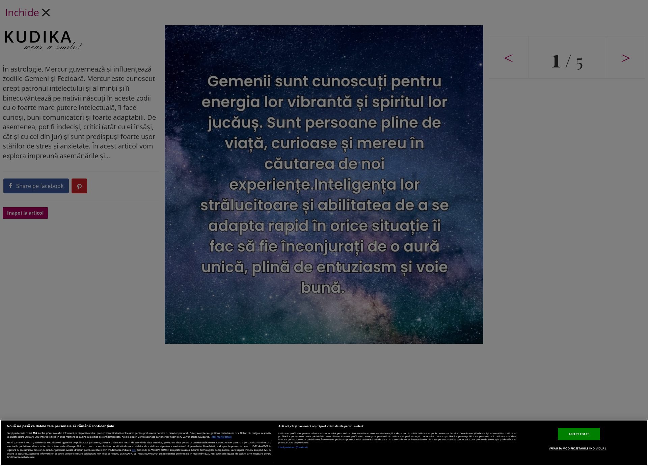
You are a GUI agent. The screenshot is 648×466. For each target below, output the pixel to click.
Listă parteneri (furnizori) (292, 447)
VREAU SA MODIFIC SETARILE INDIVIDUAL (577, 448)
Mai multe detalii (222, 436)
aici (134, 449)
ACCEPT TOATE (579, 434)
